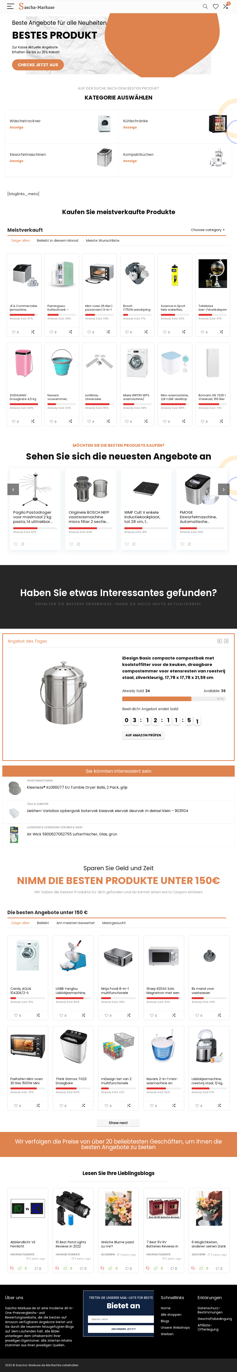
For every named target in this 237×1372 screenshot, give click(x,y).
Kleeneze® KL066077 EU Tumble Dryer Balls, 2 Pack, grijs (77, 787)
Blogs (165, 1321)
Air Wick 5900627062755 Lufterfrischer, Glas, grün (72, 834)
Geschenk (199, 1254)
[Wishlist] (215, 6)
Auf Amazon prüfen (166, 741)
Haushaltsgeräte (22, 1254)
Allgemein (108, 1254)
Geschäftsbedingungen (217, 1318)
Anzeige (16, 127)
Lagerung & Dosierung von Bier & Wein (54, 827)
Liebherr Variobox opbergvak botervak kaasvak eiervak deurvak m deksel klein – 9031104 (107, 810)
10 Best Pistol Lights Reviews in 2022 (71, 1244)
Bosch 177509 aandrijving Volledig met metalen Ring (136, 311)
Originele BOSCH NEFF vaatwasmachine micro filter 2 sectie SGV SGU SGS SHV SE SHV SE (39, 521)
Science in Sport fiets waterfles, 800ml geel (173, 310)
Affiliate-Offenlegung (208, 1327)
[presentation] (13, 489)
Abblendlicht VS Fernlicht (22, 1244)
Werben (167, 1334)
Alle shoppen (171, 1314)
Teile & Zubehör (37, 804)
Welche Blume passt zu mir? (117, 1244)
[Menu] (10, 6)
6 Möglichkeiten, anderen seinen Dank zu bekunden (209, 1246)
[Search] (205, 6)
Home (166, 1308)
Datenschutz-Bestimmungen (210, 1310)
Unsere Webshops (175, 1327)
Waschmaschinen (40, 780)
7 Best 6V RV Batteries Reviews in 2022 (162, 1246)
